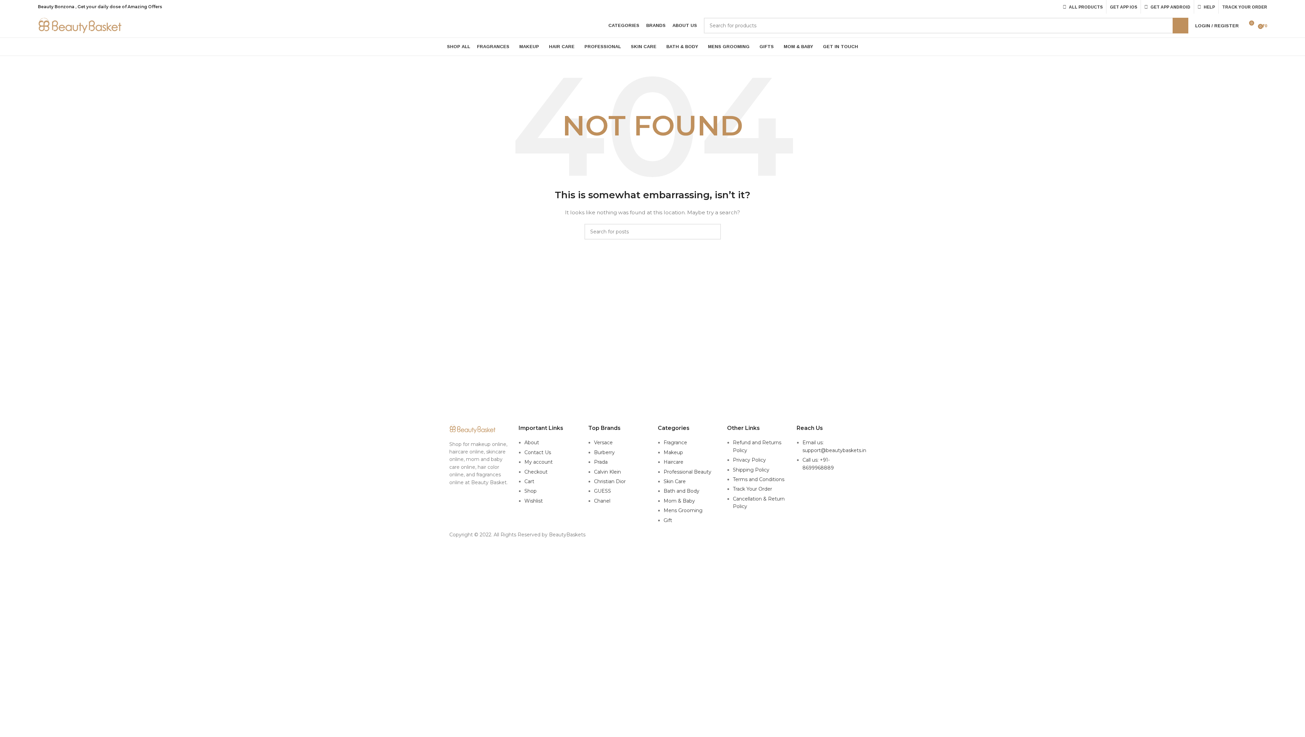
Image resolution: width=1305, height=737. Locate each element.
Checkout (536, 472)
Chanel (602, 501)
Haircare (673, 462)
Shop (530, 491)
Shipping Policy (751, 470)
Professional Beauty (687, 472)
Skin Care (675, 481)
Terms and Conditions (758, 479)
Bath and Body (681, 491)
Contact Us (537, 452)
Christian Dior (610, 481)
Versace (603, 442)
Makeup (673, 452)
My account (538, 462)
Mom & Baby (679, 501)
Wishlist (533, 501)
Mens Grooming (683, 510)
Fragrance (675, 442)
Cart (529, 481)
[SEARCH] (1180, 25)
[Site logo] (80, 25)
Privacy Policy (749, 460)
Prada (601, 462)
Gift (668, 520)
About (531, 442)
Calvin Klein (607, 472)
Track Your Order (752, 489)
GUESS (602, 491)
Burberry (604, 452)
